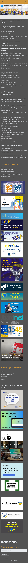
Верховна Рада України (7, 169)
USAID (2, 371)
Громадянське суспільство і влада (9, 173)
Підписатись (5, 554)
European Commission (6, 374)
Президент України (6, 168)
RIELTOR (3, 379)
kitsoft (16, 560)
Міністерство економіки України (9, 178)
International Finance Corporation (9, 373)
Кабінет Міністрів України (7, 171)
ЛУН (2, 378)
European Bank (4, 376)
